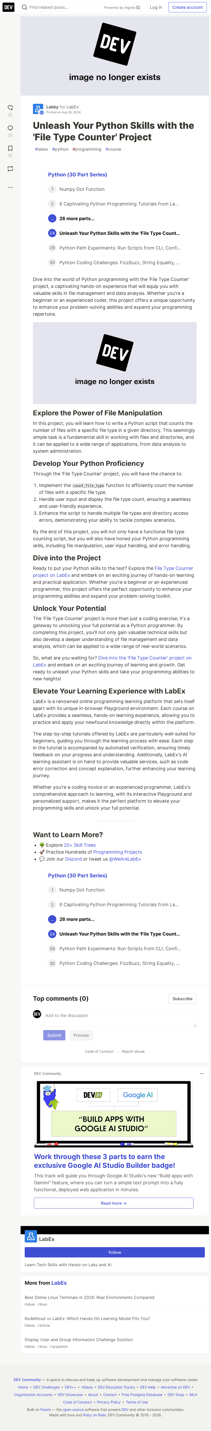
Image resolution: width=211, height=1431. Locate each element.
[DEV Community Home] (8, 7)
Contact (110, 1394)
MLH (193, 1394)
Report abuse (133, 1051)
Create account (187, 7)
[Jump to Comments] (10, 131)
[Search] (24, 7)
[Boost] (10, 168)
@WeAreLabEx (125, 859)
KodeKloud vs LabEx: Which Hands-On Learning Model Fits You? (87, 1321)
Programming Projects (117, 852)
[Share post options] (10, 187)
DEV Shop (176, 1394)
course (113, 149)
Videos (87, 1387)
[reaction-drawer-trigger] (10, 110)
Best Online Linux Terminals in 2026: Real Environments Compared (89, 1300)
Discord (73, 859)
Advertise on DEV (175, 1387)
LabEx (73, 106)
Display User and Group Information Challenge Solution (78, 1343)
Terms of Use (137, 1402)
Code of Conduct (99, 1051)
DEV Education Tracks (116, 1387)
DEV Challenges (46, 1387)
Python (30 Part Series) (77, 175)
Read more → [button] (114, 1203)
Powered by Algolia (120, 7)
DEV (124, 1409)
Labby (52, 106)
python (60, 149)
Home (23, 1387)
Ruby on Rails (94, 1415)
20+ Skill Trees (80, 845)
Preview (81, 1035)
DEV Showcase (70, 1394)
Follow (115, 1252)
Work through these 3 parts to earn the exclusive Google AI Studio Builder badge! (104, 1161)
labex (41, 149)
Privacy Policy (109, 1402)
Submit (54, 1035)
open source (73, 1409)
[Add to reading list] (10, 151)
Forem (45, 1409)
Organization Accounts (33, 1394)
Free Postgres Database (142, 1394)
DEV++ (70, 1387)
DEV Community (27, 1379)
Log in (156, 7)
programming (87, 149)
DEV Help (148, 1387)
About (93, 1394)
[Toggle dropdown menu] (202, 1073)
